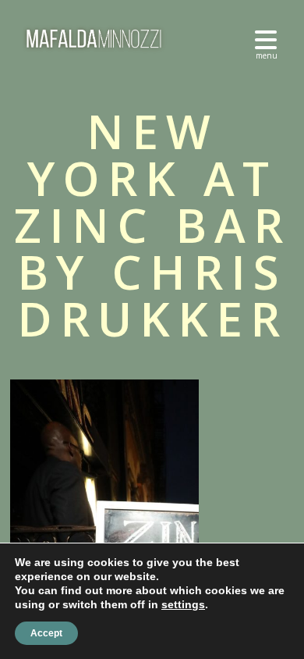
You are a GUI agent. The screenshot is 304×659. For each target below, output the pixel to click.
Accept (46, 633)
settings (183, 604)
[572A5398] (247, 497)
